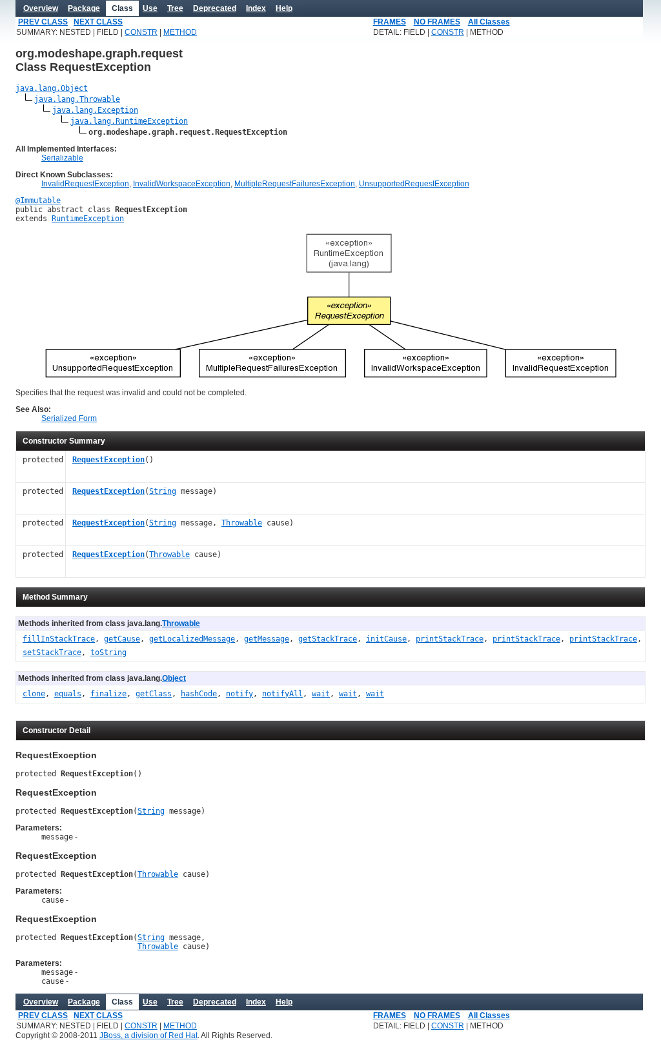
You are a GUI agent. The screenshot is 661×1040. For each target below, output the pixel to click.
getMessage (266, 638)
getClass (154, 693)
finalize (108, 693)
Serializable (62, 157)
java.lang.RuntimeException (129, 121)
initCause (386, 638)
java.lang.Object (51, 88)
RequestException (108, 459)
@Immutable (38, 200)
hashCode (199, 693)
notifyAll (282, 693)
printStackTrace (449, 638)
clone (34, 693)
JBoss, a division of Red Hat (148, 1035)
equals (67, 693)
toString (108, 652)
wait (321, 693)
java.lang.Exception (95, 110)
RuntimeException (88, 218)
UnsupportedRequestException (414, 183)
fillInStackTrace (59, 638)
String (162, 491)
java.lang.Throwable (77, 99)
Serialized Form (69, 418)
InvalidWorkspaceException (181, 183)
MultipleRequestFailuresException (294, 183)
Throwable (241, 522)
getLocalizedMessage (192, 638)
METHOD (180, 32)
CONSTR (141, 32)
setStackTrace (52, 652)
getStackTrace (327, 638)
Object (174, 678)
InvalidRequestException (85, 183)
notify (239, 693)
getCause (122, 638)
